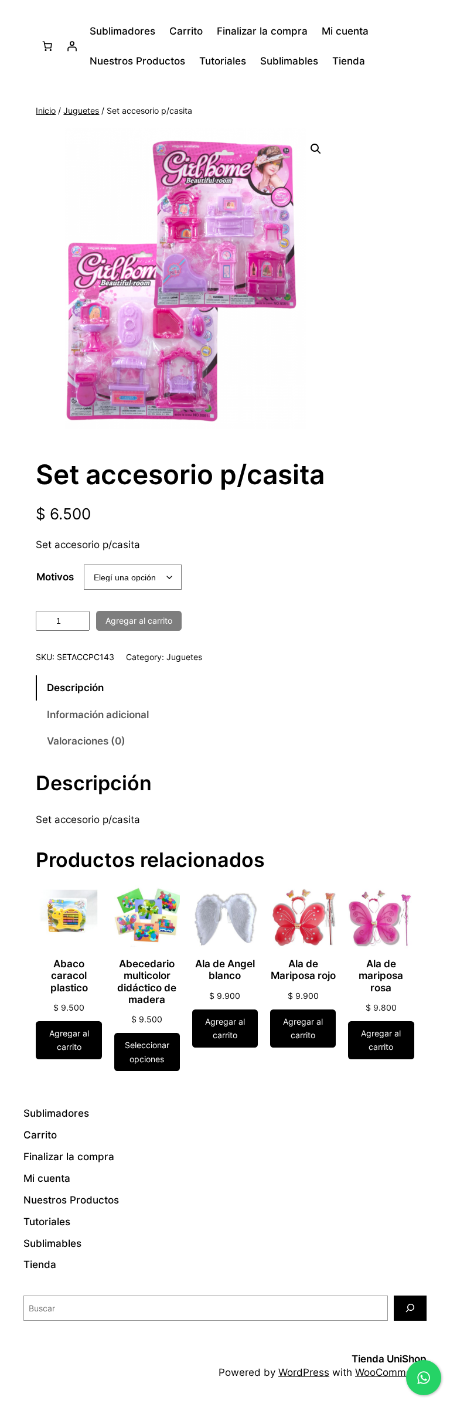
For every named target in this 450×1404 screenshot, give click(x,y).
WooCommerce (391, 1372)
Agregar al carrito (138, 620)
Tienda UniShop (389, 1359)
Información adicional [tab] (98, 714)
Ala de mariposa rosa (381, 975)
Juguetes (81, 110)
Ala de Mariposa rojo (303, 969)
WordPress (303, 1372)
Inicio (46, 110)
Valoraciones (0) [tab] (86, 741)
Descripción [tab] (75, 687)
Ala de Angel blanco (225, 969)
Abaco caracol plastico (69, 975)
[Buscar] (410, 1308)
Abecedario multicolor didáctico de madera (146, 981)
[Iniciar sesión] (71, 46)
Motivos (55, 577)
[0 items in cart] (47, 46)
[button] (315, 148)
